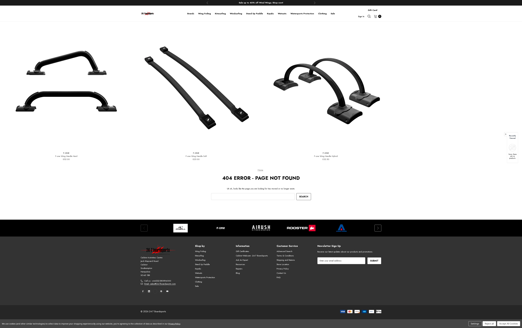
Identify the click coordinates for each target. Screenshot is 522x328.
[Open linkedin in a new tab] (149, 291)
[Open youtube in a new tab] (167, 291)
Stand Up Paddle (202, 264)
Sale (197, 286)
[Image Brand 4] (301, 228)
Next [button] (314, 3)
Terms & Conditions (285, 255)
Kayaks (198, 268)
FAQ (278, 277)
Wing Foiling (200, 251)
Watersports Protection (205, 277)
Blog (238, 273)
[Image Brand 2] (221, 228)
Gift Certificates (242, 251)
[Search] (369, 16)
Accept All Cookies (508, 323)
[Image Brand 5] (341, 228)
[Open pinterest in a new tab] (161, 291)
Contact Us (281, 273)
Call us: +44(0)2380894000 (157, 280)
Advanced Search (284, 251)
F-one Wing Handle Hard (66, 156)
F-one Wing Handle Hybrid (326, 156)
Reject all (489, 323)
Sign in (361, 16)
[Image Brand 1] (180, 228)
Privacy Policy (283, 268)
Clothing (198, 281)
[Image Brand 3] (261, 228)
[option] (180, 228)
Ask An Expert (242, 260)
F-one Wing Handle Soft (196, 156)
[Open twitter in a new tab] (155, 291)
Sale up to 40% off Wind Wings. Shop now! (261, 2)
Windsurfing (200, 260)
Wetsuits (198, 273)
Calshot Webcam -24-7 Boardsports (252, 255)
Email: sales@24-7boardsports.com (160, 283)
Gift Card (372, 10)
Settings (475, 323)
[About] (381, 9)
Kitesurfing (199, 255)
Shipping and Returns (286, 260)
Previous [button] (207, 3)
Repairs (239, 268)
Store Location (283, 264)
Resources (240, 264)
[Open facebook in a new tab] (143, 291)
